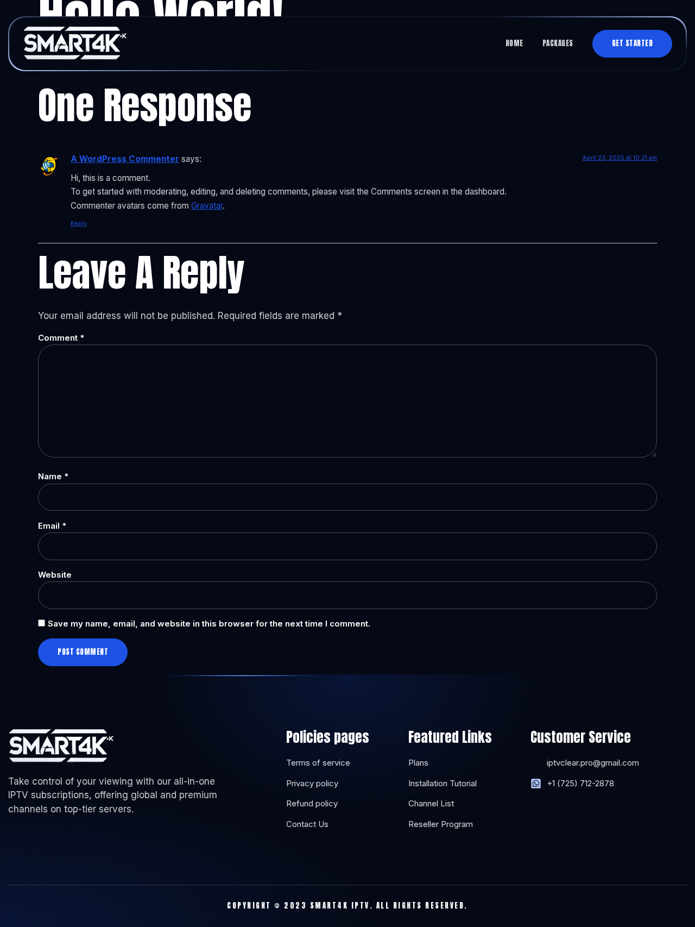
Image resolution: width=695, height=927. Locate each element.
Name (53, 476)
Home (514, 43)
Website (55, 574)
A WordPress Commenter (125, 159)
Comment (61, 338)
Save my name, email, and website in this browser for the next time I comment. (209, 623)
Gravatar (207, 206)
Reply (79, 223)
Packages (557, 43)
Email (52, 526)
